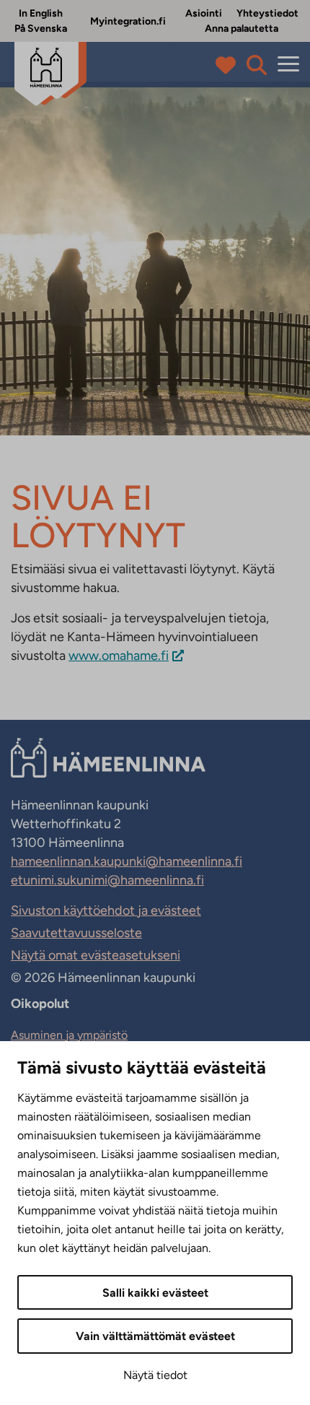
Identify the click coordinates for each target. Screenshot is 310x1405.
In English (41, 13)
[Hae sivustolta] (257, 65)
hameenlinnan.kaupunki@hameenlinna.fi (126, 861)
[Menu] (288, 65)
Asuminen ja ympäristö (69, 1035)
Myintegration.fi (128, 21)
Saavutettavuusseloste (76, 933)
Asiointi (203, 13)
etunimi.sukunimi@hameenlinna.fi (107, 880)
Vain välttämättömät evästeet (155, 1336)
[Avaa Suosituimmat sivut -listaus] (229, 65)
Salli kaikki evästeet (155, 1293)
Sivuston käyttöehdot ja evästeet (106, 910)
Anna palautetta (241, 28)
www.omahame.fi (118, 656)
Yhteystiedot (267, 13)
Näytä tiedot (155, 1375)
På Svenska (40, 28)
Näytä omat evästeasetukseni (95, 955)
